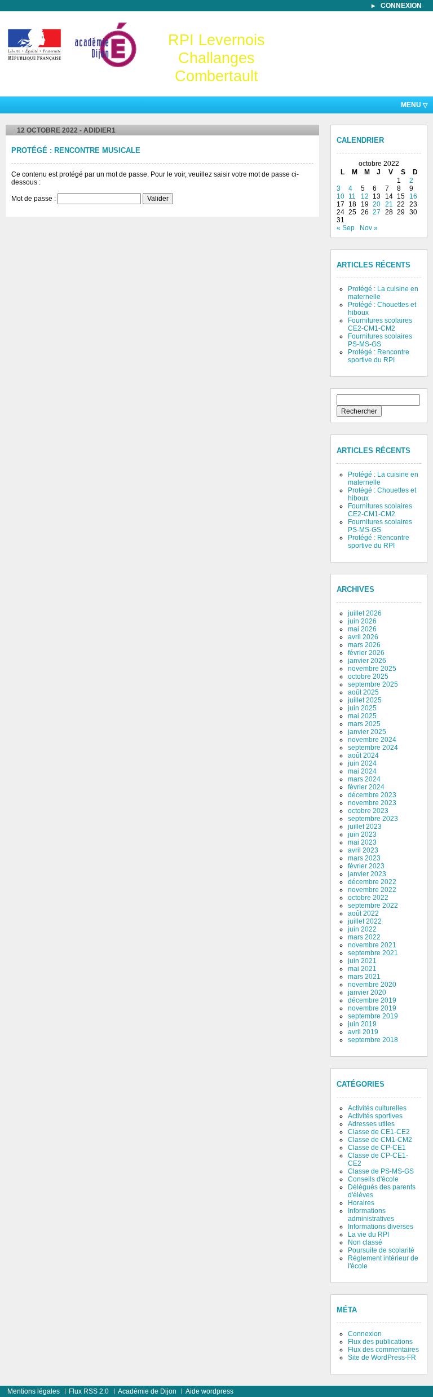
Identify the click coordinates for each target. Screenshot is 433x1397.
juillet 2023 (365, 827)
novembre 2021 (372, 945)
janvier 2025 (367, 732)
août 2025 (363, 692)
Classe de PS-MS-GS (381, 1171)
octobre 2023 (368, 811)
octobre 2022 (368, 898)
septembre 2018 (373, 1040)
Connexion (401, 6)
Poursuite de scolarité (381, 1250)
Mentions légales (33, 1391)
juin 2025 (362, 708)
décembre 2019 (372, 1000)
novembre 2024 (372, 740)
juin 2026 (362, 621)
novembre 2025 (372, 669)
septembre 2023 (373, 819)
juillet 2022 (365, 921)
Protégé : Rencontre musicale (75, 151)
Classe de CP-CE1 (377, 1148)
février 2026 (366, 653)
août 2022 (363, 913)
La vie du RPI (368, 1234)
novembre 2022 (372, 890)
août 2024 (363, 755)
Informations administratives (371, 1215)
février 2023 (366, 866)
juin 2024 (362, 763)
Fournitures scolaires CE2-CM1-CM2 (380, 324)
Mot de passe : (34, 199)
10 (340, 196)
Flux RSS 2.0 (89, 1391)
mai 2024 (362, 771)
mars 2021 (364, 977)
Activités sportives (375, 1116)
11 (352, 196)
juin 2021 (362, 961)
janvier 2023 (367, 874)
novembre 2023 (372, 803)
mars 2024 (364, 779)
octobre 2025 (368, 676)
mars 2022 (364, 937)
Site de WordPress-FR (382, 1357)
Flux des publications (380, 1342)
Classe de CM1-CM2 (380, 1140)
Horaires (361, 1203)
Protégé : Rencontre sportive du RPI (378, 356)
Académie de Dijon (147, 1391)
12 (365, 196)
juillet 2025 (365, 700)
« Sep (346, 228)
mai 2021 (362, 969)
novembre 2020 (372, 985)
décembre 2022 (372, 882)
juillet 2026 (365, 613)
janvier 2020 (367, 992)
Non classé (365, 1242)
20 (377, 204)
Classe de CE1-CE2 (379, 1132)
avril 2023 (363, 850)
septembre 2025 (373, 684)
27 (377, 212)
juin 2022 (362, 929)
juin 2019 (362, 1024)
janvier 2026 (367, 661)
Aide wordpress (209, 1391)
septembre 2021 (373, 953)
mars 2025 (364, 724)
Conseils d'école (373, 1179)
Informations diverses (380, 1227)
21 (389, 204)
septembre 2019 (373, 1016)
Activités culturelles (377, 1108)
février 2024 (366, 787)
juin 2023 (362, 834)
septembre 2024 (373, 748)
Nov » (369, 228)
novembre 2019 (372, 1008)
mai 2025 (362, 716)
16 (413, 196)
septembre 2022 (373, 906)
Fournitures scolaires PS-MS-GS (380, 340)
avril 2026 (363, 637)
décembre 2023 (372, 795)
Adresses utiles (371, 1124)
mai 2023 (362, 842)
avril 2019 (363, 1032)
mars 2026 (364, 645)
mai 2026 (362, 629)
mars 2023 (364, 858)
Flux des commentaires (383, 1350)
